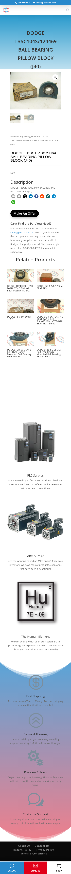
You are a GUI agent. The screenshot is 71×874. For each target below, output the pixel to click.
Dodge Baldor (32, 136)
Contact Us (42, 845)
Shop (20, 136)
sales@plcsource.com (22, 232)
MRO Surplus (35, 556)
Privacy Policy (45, 849)
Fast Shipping (35, 696)
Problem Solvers (35, 772)
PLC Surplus (35, 475)
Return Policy (22, 849)
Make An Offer (25, 213)
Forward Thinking (35, 734)
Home (13, 136)
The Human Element (35, 637)
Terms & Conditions (34, 853)
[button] (55, 77)
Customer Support (35, 814)
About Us (24, 845)
